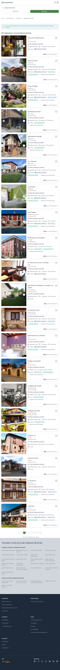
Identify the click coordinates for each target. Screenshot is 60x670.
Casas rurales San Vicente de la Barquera (22, 568)
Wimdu (4, 644)
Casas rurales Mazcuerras (8, 550)
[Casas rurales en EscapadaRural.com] (7, 2)
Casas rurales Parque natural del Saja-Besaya (37, 581)
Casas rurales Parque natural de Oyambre (21, 581)
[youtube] (50, 662)
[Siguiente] (24, 46)
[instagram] (38, 662)
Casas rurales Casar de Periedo (22, 551)
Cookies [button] (33, 626)
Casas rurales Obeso (36, 568)
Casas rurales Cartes (21, 559)
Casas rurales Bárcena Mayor (7, 573)
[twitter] (42, 662)
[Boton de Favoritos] (56, 38)
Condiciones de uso (36, 620)
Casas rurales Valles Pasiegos (7, 586)
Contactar (5, 611)
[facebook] (35, 662)
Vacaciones (5, 623)
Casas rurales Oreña (50, 554)
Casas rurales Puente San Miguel (8, 559)
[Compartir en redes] (55, 2)
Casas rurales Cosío (50, 563)
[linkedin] (57, 662)
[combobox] (30, 7)
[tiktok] (46, 662)
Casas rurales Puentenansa (19, 564)
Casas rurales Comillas (22, 554)
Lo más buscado (6, 626)
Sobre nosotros (6, 601)
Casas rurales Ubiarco (7, 568)
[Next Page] (38, 533)
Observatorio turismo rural (9, 608)
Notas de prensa (6, 604)
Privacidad (34, 623)
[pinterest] (53, 662)
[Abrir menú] (58, 2)
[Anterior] (4, 46)
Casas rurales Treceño (36, 550)
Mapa (45, 11)
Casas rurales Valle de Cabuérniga (7, 581)
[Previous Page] (22, 533)
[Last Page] (41, 533)
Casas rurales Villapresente (34, 555)
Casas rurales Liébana (50, 581)
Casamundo (5, 648)
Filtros (16, 11)
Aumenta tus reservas (37, 601)
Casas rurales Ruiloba (50, 550)
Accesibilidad (34, 629)
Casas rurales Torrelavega (37, 563)
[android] (6, 661)
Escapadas (5, 620)
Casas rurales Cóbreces (8, 554)
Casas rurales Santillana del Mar (37, 559)
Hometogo (5, 641)
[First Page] (19, 533)
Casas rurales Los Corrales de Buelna (50, 559)
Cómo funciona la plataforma (39, 632)
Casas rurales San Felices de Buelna (51, 568)
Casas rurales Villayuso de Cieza (8, 564)
